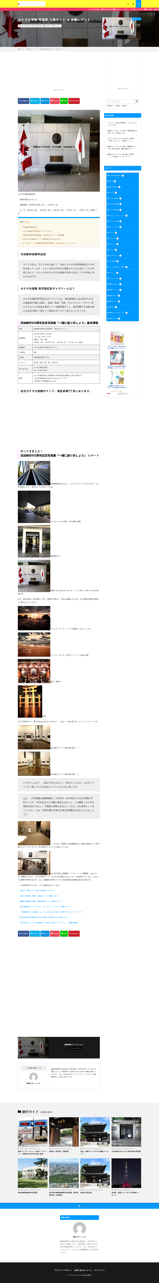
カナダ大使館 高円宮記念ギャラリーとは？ (36, 231)
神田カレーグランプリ (118, 313)
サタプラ (113, 238)
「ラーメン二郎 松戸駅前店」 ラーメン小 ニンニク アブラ (122, 124)
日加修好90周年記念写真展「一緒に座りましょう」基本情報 (42, 235)
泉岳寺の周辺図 (86, 1192)
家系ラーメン (115, 290)
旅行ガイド (48, 26)
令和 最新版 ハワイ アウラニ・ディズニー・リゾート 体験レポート (45, 906)
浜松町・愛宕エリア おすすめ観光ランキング (37, 890)
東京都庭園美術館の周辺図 (27, 1192)
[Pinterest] (74, 101)
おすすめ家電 (115, 204)
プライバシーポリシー (63, 1270)
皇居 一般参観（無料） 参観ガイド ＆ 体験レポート (39, 896)
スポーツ (113, 244)
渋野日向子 (110, 105)
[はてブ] (44, 101)
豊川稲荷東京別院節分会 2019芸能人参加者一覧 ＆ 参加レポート (45, 917)
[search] (137, 101)
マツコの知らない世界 (118, 267)
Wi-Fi (112, 181)
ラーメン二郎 (115, 278)
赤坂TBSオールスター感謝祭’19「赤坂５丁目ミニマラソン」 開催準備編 (48, 923)
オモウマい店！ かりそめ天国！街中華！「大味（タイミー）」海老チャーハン (121, 140)
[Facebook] (23, 101)
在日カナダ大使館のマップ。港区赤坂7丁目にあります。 (41, 239)
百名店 (112, 307)
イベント (56, 26)
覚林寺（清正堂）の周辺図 (59, 1151)
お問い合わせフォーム (83, 1270)
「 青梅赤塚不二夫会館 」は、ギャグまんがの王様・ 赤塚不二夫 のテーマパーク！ (52, 912)
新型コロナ (114, 295)
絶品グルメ (114, 318)
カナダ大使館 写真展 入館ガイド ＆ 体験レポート (51, 49)
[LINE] (64, 101)
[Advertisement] (59, 73)
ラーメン (113, 273)
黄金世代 (118, 105)
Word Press (114, 187)
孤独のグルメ (115, 284)
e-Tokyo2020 (86, 1275)
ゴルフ (113, 233)
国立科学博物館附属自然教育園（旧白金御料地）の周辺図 (63, 1194)
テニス (112, 250)
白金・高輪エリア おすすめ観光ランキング (94, 1153)
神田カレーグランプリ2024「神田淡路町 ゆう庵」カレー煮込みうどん (122, 132)
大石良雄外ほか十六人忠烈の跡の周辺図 (126, 1151)
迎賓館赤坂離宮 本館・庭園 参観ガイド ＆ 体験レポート (41, 901)
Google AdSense (116, 175)
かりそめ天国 (115, 210)
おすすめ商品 (115, 198)
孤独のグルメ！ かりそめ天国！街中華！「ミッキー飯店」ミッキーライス (121, 155)
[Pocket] (55, 101)
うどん (112, 192)
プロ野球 (113, 261)
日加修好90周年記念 (28, 227)
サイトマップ (99, 1270)
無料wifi (125, 105)
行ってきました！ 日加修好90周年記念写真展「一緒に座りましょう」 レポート (48, 243)
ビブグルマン (115, 255)
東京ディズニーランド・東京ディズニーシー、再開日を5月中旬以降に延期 (32, 1153)
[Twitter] (35, 101)
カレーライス (115, 227)
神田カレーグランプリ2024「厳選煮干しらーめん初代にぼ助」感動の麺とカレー (122, 147)
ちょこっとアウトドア (118, 215)
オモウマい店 (115, 221)
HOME (22, 49)
